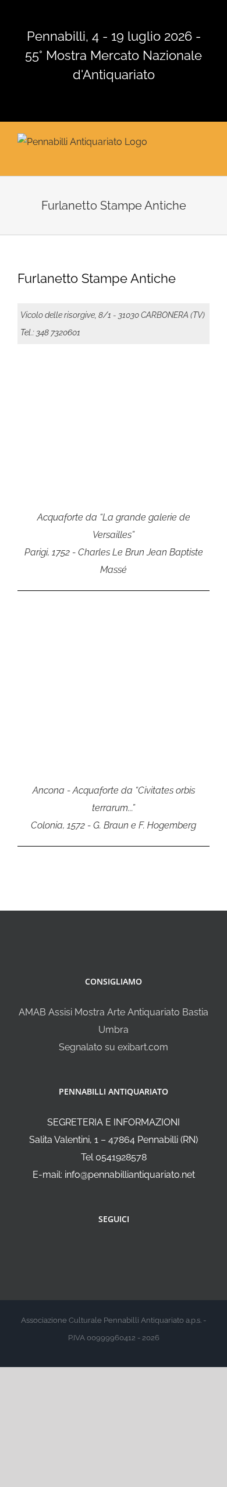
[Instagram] (121, 1250)
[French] (103, 16)
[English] (88, 16)
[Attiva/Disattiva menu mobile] (205, 140)
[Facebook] (105, 1250)
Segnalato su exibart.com (113, 1047)
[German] (118, 16)
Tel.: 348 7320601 (50, 332)
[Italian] (73, 16)
